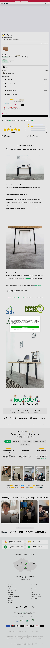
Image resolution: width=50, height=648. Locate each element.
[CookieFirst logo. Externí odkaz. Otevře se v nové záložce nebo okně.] (11, 317)
